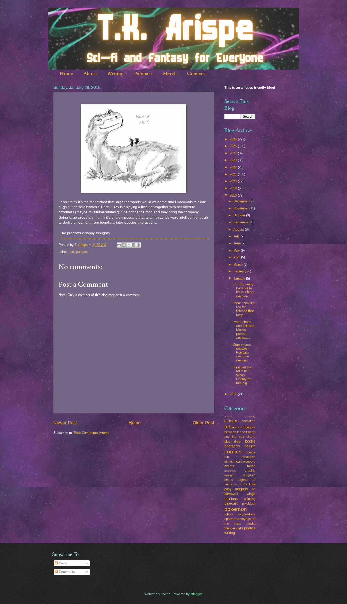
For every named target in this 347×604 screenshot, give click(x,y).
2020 (234, 181)
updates (248, 528)
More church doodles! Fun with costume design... (241, 352)
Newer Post (65, 422)
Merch (170, 74)
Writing (115, 74)
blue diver (232, 441)
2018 (234, 195)
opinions (231, 498)
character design (239, 446)
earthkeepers (245, 461)
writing (229, 533)
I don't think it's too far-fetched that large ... (243, 309)
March (238, 264)
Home (66, 74)
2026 (234, 139)
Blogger (196, 594)
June (237, 243)
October (239, 215)
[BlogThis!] (124, 245)
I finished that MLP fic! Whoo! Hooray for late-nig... (242, 375)
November (241, 208)
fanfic (251, 466)
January (239, 278)
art (72, 252)
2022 (234, 167)
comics (233, 451)
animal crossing (239, 416)
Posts (63, 563)
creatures (248, 457)
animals (230, 421)
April (237, 257)
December (241, 201)
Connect (196, 74)
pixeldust (248, 503)
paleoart (82, 252)
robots (228, 514)
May (237, 250)
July (237, 236)
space (228, 519)
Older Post (203, 422)
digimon (229, 461)
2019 (234, 188)
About (90, 74)
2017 (234, 394)
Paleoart (143, 74)
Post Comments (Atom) (91, 433)
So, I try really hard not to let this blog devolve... (242, 290)
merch (237, 484)
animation (248, 421)
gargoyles (230, 470)
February (240, 271)
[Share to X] (128, 245)
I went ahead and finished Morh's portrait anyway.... (243, 329)
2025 (234, 146)
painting (249, 499)
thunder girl (232, 528)
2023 (234, 160)
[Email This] (119, 245)
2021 (234, 174)
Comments (66, 572)
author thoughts (243, 427)
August (239, 229)
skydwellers (246, 514)
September (241, 222)
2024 (234, 153)
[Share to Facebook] (133, 245)
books (250, 441)
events (229, 466)
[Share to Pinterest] (138, 245)
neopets (241, 489)
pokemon (235, 509)
